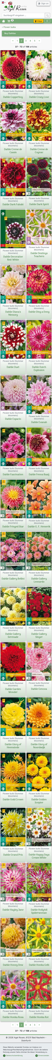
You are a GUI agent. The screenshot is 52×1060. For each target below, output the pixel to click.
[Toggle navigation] (47, 21)
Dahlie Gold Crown (13, 800)
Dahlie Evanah (39, 422)
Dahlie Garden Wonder (13, 690)
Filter (39, 21)
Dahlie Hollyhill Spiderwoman (39, 911)
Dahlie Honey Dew (13, 965)
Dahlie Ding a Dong (39, 312)
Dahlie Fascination (13, 475)
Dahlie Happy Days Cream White (39, 856)
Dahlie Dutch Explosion (39, 368)
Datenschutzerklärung (14, 1055)
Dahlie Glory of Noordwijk (39, 746)
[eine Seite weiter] (39, 40)
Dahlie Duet (13, 367)
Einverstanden (43, 1055)
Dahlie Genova (39, 689)
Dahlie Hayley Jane (13, 910)
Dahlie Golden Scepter (39, 801)
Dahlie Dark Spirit (39, 204)
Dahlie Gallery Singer (39, 635)
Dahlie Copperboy (13, 97)
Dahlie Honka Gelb (39, 965)
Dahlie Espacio (13, 419)
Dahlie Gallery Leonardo (39, 580)
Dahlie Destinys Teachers (39, 255)
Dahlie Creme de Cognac (39, 151)
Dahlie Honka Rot (39, 1017)
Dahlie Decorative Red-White (13, 258)
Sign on (44, 3)
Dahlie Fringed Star (13, 527)
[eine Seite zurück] (12, 40)
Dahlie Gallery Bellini (13, 579)
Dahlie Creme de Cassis (13, 151)
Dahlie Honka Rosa (13, 1017)
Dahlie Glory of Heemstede (13, 746)
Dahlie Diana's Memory (13, 313)
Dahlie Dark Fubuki (13, 205)
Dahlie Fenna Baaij (39, 475)
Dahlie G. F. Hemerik (39, 527)
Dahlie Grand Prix (13, 855)
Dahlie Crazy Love (39, 97)
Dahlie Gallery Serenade (13, 635)
